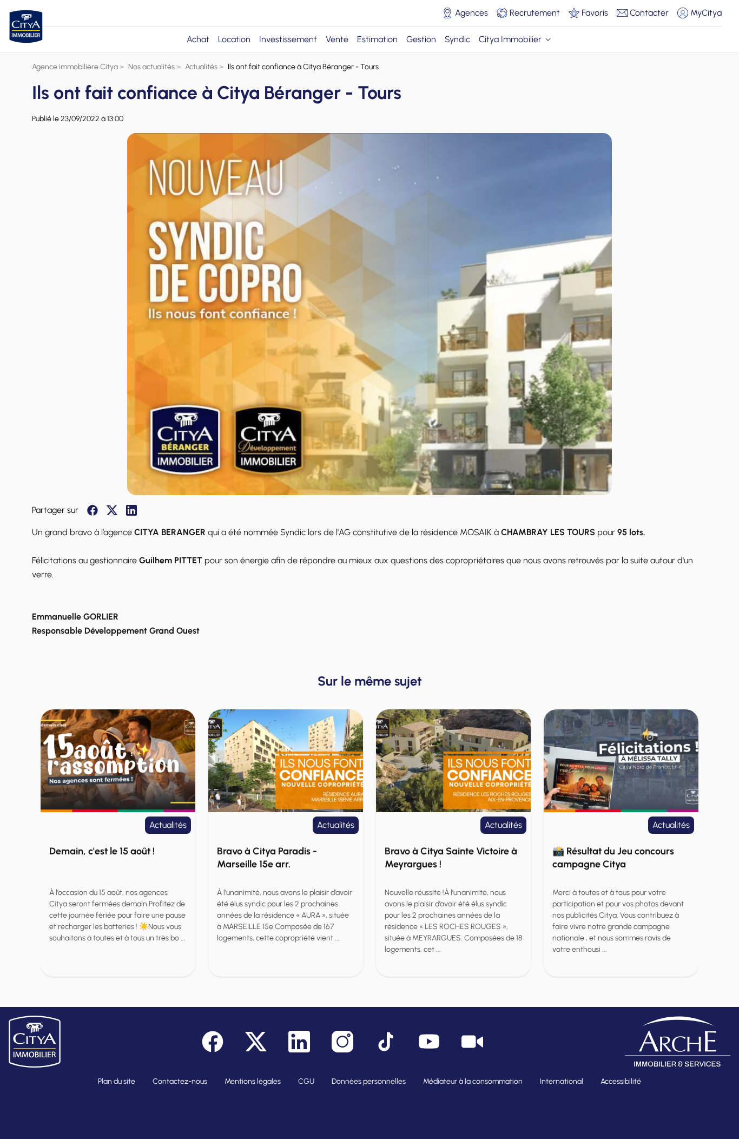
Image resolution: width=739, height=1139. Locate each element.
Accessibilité (621, 1081)
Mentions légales (253, 1081)
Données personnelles (369, 1081)
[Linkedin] (131, 510)
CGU (306, 1081)
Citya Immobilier (510, 39)
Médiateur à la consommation (473, 1081)
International (561, 1081)
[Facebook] (92, 510)
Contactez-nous (180, 1081)
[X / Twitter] (112, 510)
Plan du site (116, 1081)
